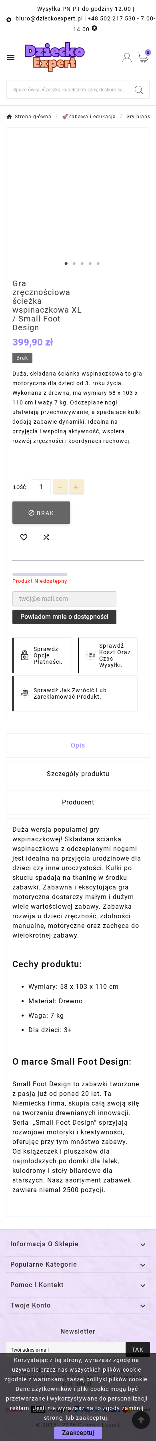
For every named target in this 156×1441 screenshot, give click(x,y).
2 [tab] (74, 264)
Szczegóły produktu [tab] (78, 774)
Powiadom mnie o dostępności (64, 616)
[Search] (139, 89)
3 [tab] (82, 264)
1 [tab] (66, 264)
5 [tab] (98, 264)
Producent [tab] (78, 802)
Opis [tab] (78, 745)
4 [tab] (90, 264)
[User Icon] (127, 57)
